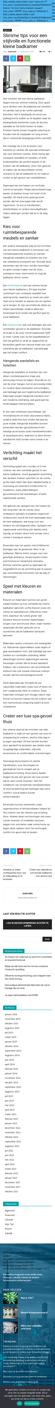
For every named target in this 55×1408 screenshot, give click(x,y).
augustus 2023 (12, 1091)
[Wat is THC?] (10, 1298)
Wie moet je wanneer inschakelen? (20, 1371)
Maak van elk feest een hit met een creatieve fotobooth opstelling (26, 968)
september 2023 (13, 1087)
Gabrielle (12, 51)
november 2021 (12, 1186)
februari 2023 (11, 1118)
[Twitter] (13, 58)
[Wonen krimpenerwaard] (10, 1313)
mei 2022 (9, 1159)
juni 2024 (9, 1059)
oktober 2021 (11, 1191)
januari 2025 (11, 1041)
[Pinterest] (20, 58)
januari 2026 (11, 1014)
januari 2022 (11, 1177)
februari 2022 (11, 1173)
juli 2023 (9, 1096)
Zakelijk (8, 1233)
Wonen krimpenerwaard (34, 1312)
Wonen (8, 1228)
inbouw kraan (15, 324)
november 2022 (12, 1132)
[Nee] (51, 1396)
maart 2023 (10, 1114)
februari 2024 (11, 1068)
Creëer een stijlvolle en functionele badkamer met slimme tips (40, 872)
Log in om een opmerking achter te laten (27, 924)
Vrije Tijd (9, 1224)
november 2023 (12, 1077)
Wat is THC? (27, 1298)
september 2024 (13, 1050)
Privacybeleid (31, 1403)
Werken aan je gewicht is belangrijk (21, 1382)
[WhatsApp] (27, 58)
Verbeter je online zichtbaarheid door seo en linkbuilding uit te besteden (14, 874)
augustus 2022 (12, 1146)
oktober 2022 (11, 1137)
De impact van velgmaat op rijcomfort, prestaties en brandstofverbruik (28, 958)
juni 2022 (9, 1155)
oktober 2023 (11, 1082)
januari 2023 (11, 1123)
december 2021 (12, 1182)
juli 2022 (9, 1150)
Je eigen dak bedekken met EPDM (21, 995)
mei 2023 (9, 1105)
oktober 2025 (11, 1023)
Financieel (10, 1215)
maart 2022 (10, 1168)
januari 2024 (11, 1073)
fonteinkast (14, 285)
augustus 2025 (12, 1028)
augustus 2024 (12, 1055)
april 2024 (10, 1064)
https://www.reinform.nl (27, 898)
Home (5, 25)
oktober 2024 (11, 1046)
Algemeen (15, 25)
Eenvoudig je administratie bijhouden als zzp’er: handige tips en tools (28, 986)
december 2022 (12, 1127)
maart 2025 (10, 1037)
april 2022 (10, 1164)
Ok (19, 1403)
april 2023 (10, 1109)
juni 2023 (9, 1100)
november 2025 (12, 1018)
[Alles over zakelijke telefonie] (10, 1327)
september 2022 (13, 1141)
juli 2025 (9, 1032)
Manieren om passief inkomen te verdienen (25, 1376)
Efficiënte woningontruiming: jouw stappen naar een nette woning (28, 977)
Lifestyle (9, 1219)
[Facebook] (6, 58)
